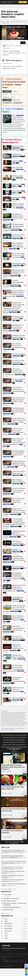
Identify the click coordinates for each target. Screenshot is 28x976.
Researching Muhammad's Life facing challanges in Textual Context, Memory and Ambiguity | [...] (13, 760)
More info (13, 2)
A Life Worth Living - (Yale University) (18, 599)
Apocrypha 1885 (8, 921)
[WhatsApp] (26, 971)
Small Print (4, 952)
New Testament (8, 919)
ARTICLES (6, 884)
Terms (16, 949)
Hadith (6, 931)
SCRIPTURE (7, 909)
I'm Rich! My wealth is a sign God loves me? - (18, 473)
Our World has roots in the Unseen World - (18, 236)
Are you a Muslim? (7, 887)
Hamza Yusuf (8, 142)
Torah (6, 911)
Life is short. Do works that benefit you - (18, 362)
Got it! (23, 2)
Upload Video (18, 45)
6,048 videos (16, 834)
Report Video (6, 48)
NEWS (5, 840)
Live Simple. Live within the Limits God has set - (18, 337)
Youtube (25, 954)
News (7, 21)
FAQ (24, 21)
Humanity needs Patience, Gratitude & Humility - (18, 657)
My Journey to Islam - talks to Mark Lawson (18, 148)
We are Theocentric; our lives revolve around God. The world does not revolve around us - (14, 442)
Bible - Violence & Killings (9, 893)
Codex (6, 926)
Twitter (18, 954)
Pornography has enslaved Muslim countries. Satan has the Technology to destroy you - (14, 576)
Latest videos (8, 834)
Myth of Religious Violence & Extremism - (18, 481)
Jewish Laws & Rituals (8, 902)
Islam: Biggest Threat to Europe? (11, 891)
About (2, 949)
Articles (12, 21)
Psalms (6, 914)
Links (8, 23)
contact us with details (9, 729)
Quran (6, 928)
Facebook (12, 954)
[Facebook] (26, 965)
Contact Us (10, 949)
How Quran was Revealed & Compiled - (18, 638)
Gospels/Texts (8, 924)
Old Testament (8, 916)
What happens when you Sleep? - (18, 318)
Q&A (6, 949)
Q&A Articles (18, 21)
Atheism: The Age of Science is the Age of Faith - (18, 205)
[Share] (26, 974)
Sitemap (8, 950)
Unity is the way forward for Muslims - (18, 543)
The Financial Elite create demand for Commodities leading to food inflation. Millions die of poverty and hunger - (14, 522)
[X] (26, 968)
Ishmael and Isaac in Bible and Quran (11, 900)
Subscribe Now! (6, 943)
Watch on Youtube (9, 45)
